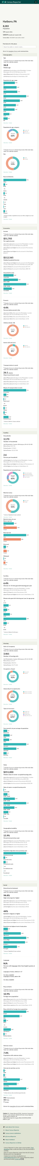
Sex (4, 154)
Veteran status (8, 1045)
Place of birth (7, 986)
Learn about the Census (12, 1127)
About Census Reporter (12, 1130)
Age (4, 58)
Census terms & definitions (13, 1133)
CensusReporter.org (9, 1157)
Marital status (7, 492)
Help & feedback (10, 1139)
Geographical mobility (10, 828)
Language (6, 960)
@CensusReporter (10, 1136)
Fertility (5, 576)
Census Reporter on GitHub (13, 1143)
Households (7, 436)
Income (5, 231)
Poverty (5, 300)
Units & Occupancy (9, 646)
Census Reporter (13, 2)
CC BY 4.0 (17, 1159)
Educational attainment (10, 888)
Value (5, 765)
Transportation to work (10, 365)
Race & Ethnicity (8, 176)
